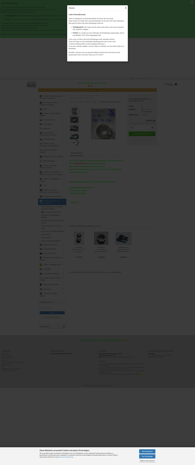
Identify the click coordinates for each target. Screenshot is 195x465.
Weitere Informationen (147, 461)
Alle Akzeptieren (147, 451)
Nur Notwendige (147, 456)
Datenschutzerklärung (66, 457)
